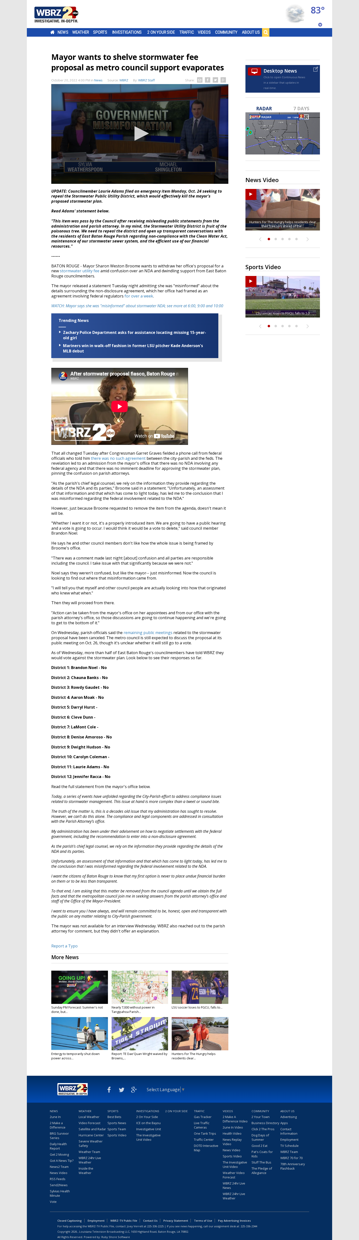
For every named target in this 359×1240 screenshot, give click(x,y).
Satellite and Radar (92, 1129)
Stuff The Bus (261, 1162)
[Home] (62, 14)
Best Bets (114, 1117)
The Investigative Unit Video (148, 1137)
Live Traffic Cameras (201, 1125)
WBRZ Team (289, 1152)
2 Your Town (261, 1117)
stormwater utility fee (79, 271)
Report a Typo (64, 946)
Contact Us (150, 1220)
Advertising (288, 1117)
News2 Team (59, 1166)
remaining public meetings (148, 632)
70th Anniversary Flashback (292, 1166)
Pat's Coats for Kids (262, 1154)
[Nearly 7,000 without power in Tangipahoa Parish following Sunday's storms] (140, 987)
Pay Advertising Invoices (234, 1220)
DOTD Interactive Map (206, 1147)
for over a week (139, 296)
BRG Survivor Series (59, 1135)
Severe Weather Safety (91, 1143)
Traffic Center (204, 1139)
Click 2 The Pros (263, 1129)
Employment (289, 1139)
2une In (55, 1117)
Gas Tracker (202, 1117)
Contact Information (288, 1131)
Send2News (59, 1185)
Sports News (116, 1123)
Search (266, 32)
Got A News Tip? (62, 1160)
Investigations (127, 32)
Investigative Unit (148, 1129)
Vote (53, 1201)
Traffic (187, 32)
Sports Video (117, 1135)
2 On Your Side (161, 32)
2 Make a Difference (57, 1125)
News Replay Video (232, 1141)
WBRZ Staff (146, 80)
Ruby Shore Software (115, 1237)
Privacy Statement (175, 1220)
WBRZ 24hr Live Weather (90, 1160)
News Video (58, 1173)
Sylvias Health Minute (60, 1193)
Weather (80, 32)
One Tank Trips (205, 1133)
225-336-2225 (155, 1226)
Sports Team (116, 1129)
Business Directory (265, 1123)
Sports (100, 32)
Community (226, 32)
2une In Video (233, 1127)
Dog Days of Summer (260, 1137)
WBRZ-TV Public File (123, 1220)
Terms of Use (203, 1220)
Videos (204, 32)
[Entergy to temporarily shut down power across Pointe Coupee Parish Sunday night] (79, 1033)
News (63, 32)
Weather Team (89, 1152)
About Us (251, 32)
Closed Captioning (69, 1220)
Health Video (232, 1133)
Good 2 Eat (259, 1145)
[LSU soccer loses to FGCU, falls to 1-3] (200, 987)
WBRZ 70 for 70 (291, 1158)
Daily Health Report (58, 1146)
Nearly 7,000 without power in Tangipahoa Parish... (133, 1009)
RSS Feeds (57, 1179)
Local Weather (89, 1117)
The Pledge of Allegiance (262, 1170)
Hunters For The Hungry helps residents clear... (194, 1056)
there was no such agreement (118, 458)
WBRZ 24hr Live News (234, 1185)
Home (52, 32)
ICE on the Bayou (148, 1123)
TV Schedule (289, 1145)
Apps (284, 1123)
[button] (140, 133)
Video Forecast (89, 1123)
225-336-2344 (249, 1226)
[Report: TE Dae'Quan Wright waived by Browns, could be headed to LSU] (140, 1033)
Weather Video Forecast (234, 1175)
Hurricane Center (91, 1135)
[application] (139, 134)
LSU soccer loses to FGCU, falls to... (197, 1007)
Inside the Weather (86, 1170)
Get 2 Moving (59, 1154)
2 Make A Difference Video (235, 1119)
